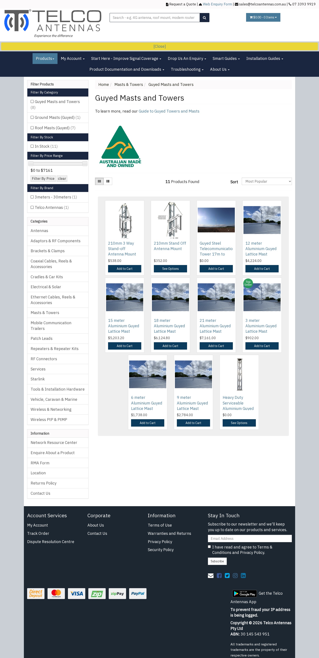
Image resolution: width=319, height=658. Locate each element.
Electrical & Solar (46, 286)
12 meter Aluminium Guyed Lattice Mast (261, 249)
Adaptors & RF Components (56, 240)
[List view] (108, 181)
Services (38, 369)
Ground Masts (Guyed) (58, 117)
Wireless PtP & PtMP (49, 419)
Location (38, 472)
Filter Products (42, 84)
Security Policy (161, 549)
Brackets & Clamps (48, 250)
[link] (219, 575)
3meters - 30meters (56, 197)
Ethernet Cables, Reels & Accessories (53, 300)
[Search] (204, 17)
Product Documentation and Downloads (125, 69)
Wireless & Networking (51, 409)
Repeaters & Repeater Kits (55, 348)
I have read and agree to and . (242, 550)
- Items (264, 17)
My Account (71, 58)
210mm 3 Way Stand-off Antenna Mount (122, 249)
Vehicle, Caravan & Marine (54, 399)
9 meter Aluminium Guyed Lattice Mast (192, 403)
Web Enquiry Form (217, 4)
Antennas (39, 230)
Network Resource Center (54, 442)
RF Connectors (44, 358)
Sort (234, 181)
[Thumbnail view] (99, 181)
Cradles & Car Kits (47, 276)
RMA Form (40, 462)
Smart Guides (225, 58)
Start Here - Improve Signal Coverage (125, 58)
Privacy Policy (160, 541)
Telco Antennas (52, 207)
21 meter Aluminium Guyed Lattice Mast (215, 326)
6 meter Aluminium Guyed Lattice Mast (146, 403)
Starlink (38, 378)
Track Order (38, 533)
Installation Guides (263, 58)
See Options (170, 269)
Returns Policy (43, 483)
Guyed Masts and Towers (55, 104)
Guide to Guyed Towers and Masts (169, 111)
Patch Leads (42, 338)
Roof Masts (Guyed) (55, 127)
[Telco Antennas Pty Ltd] (53, 20)
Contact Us (40, 493)
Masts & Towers (45, 312)
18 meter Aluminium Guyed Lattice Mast (169, 326)
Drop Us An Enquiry (186, 58)
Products (44, 58)
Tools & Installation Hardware (58, 389)
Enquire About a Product (53, 452)
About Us (218, 69)
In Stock (46, 146)
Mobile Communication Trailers (51, 325)
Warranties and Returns (169, 533)
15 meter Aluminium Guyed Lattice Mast (123, 326)
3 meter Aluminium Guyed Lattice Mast (261, 326)
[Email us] (211, 575)
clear (62, 178)
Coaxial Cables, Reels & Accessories (51, 264)
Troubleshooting (186, 69)
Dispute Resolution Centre (50, 541)
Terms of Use (160, 525)
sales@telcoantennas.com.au (262, 4)
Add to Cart (125, 269)
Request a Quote (182, 4)
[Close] (159, 46)
